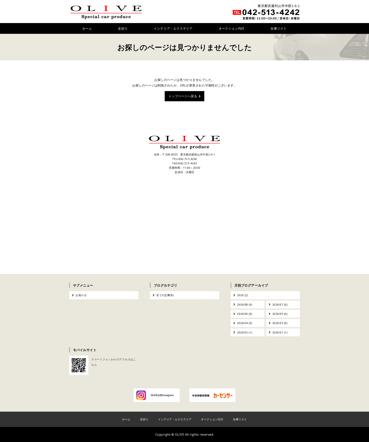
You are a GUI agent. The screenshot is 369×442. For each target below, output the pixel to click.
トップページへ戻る (183, 96)
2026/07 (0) (280, 304)
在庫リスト (279, 28)
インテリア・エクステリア (173, 28)
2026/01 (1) (280, 332)
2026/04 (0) (244, 323)
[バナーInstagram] (157, 399)
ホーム (87, 28)
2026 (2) (242, 295)
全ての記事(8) (165, 295)
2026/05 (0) (280, 314)
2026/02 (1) (244, 332)
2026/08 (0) (244, 304)
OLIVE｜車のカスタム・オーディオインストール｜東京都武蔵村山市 (106, 11)
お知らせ (81, 295)
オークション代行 (231, 28)
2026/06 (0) (244, 314)
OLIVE (179, 434)
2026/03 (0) (280, 323)
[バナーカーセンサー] (212, 399)
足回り (123, 28)
